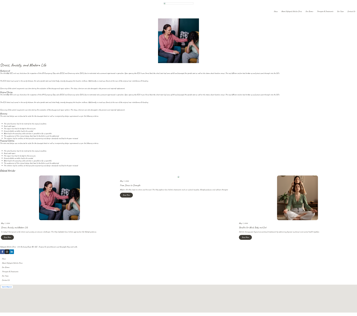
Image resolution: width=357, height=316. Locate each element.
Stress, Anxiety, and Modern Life (14, 227)
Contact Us (351, 11)
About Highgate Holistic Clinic (291, 11)
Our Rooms (309, 11)
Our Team (340, 11)
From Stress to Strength (130, 185)
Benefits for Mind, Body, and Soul (252, 227)
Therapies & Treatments (325, 11)
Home (276, 11)
